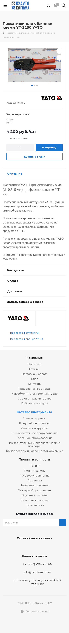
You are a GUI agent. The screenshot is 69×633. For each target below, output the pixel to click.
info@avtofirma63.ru (37, 572)
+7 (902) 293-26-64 (37, 564)
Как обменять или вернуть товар (35, 393)
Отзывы (34, 369)
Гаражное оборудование (34, 438)
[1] (8, 98)
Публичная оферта (34, 403)
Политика (34, 364)
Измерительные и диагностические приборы (34, 444)
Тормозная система (34, 485)
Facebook (33, 546)
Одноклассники (42, 546)
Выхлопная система (34, 500)
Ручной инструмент (34, 428)
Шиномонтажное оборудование (35, 433)
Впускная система (34, 495)
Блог (34, 379)
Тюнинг (34, 465)
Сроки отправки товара (34, 398)
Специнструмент (35, 418)
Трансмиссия (34, 505)
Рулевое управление (35, 475)
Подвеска (34, 480)
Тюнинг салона (34, 470)
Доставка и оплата (35, 374)
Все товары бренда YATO (26, 339)
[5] (21, 98)
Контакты (34, 383)
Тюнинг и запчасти (34, 459)
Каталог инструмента (34, 412)
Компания (35, 358)
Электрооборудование (34, 490)
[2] (11, 98)
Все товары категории (24, 332)
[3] (15, 98)
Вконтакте (24, 546)
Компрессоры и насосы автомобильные (34, 451)
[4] (18, 98)
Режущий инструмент (34, 423)
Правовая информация (34, 388)
